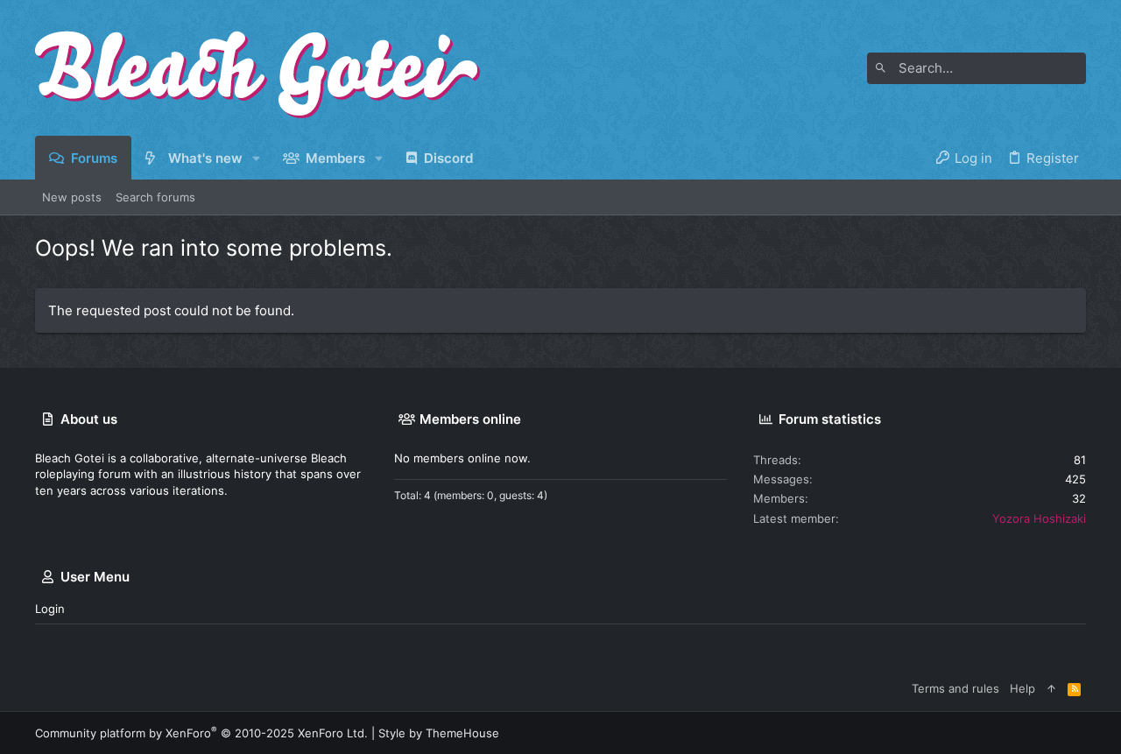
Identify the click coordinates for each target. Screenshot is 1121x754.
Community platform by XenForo (201, 733)
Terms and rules (955, 688)
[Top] (1051, 688)
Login (50, 609)
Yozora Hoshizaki (1039, 518)
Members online (470, 419)
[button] (257, 158)
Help (1022, 688)
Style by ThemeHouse (438, 733)
